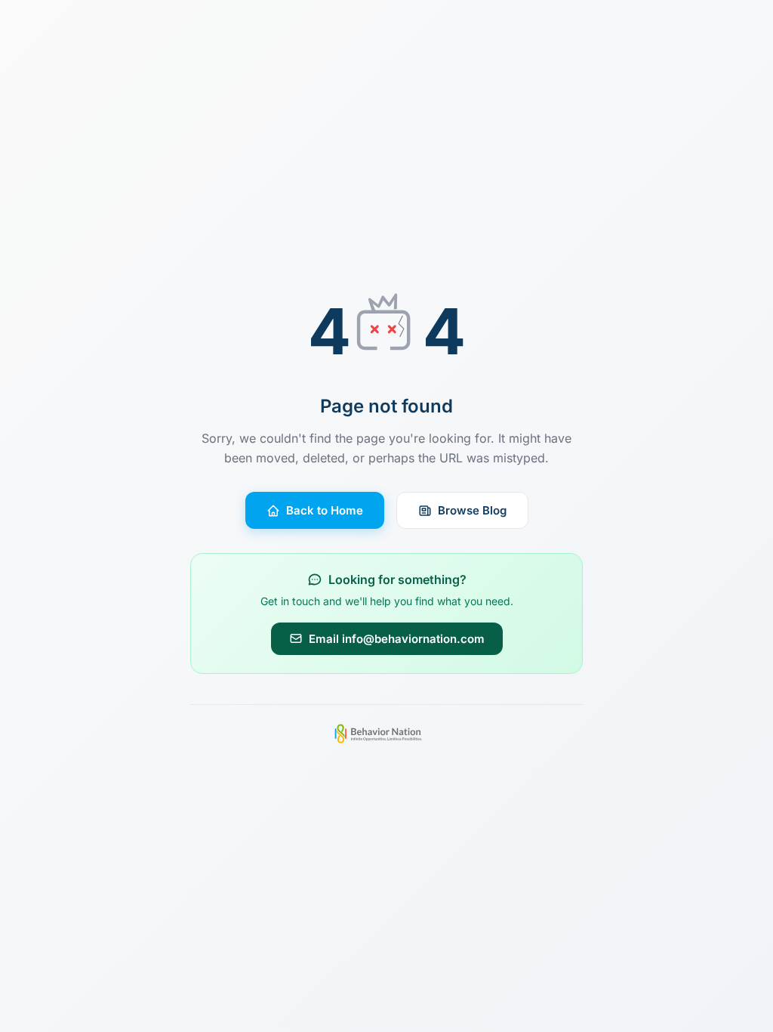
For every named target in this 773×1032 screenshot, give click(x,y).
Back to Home (324, 510)
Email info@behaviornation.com (397, 639)
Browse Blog (472, 510)
